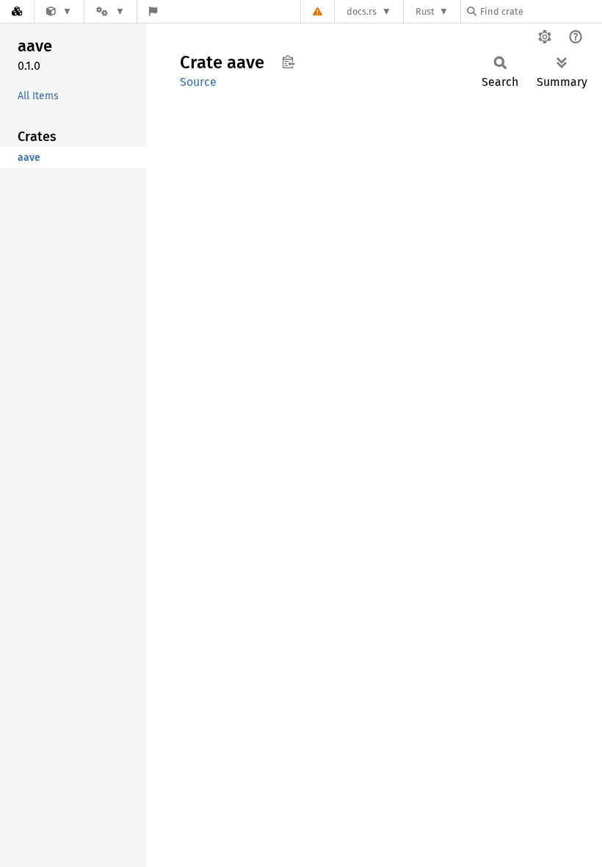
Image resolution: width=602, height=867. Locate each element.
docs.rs (362, 11)
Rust (425, 11)
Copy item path (288, 61)
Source (198, 82)
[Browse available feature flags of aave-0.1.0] (153, 11)
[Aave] (59, 11)
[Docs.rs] (17, 11)
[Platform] (110, 11)
